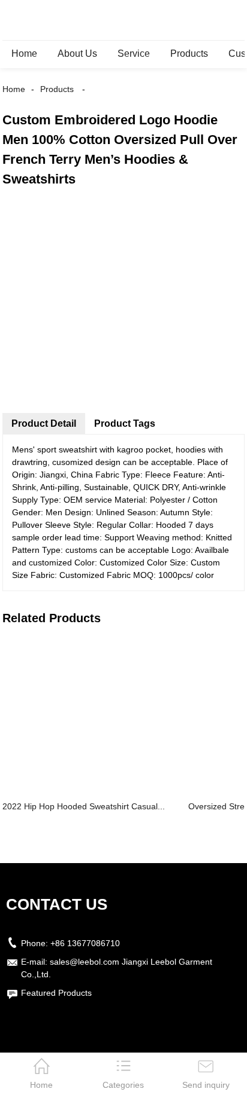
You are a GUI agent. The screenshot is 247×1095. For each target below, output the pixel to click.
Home (24, 53)
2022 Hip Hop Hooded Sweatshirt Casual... (83, 806)
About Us (77, 53)
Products (189, 53)
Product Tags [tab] (124, 423)
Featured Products (56, 993)
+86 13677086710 (85, 943)
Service (134, 53)
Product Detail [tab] (43, 423)
